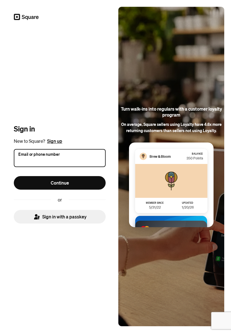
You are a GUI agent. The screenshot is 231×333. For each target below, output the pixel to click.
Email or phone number (39, 153)
